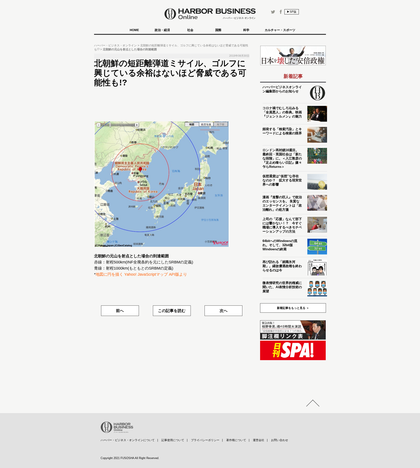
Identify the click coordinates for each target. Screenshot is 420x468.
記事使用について (172, 440)
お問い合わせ (279, 440)
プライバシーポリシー (205, 440)
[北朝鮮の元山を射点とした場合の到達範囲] (171, 184)
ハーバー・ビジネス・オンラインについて (128, 440)
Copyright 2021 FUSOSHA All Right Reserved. (130, 458)
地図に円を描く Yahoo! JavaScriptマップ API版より (141, 274)
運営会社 (258, 440)
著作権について (236, 440)
